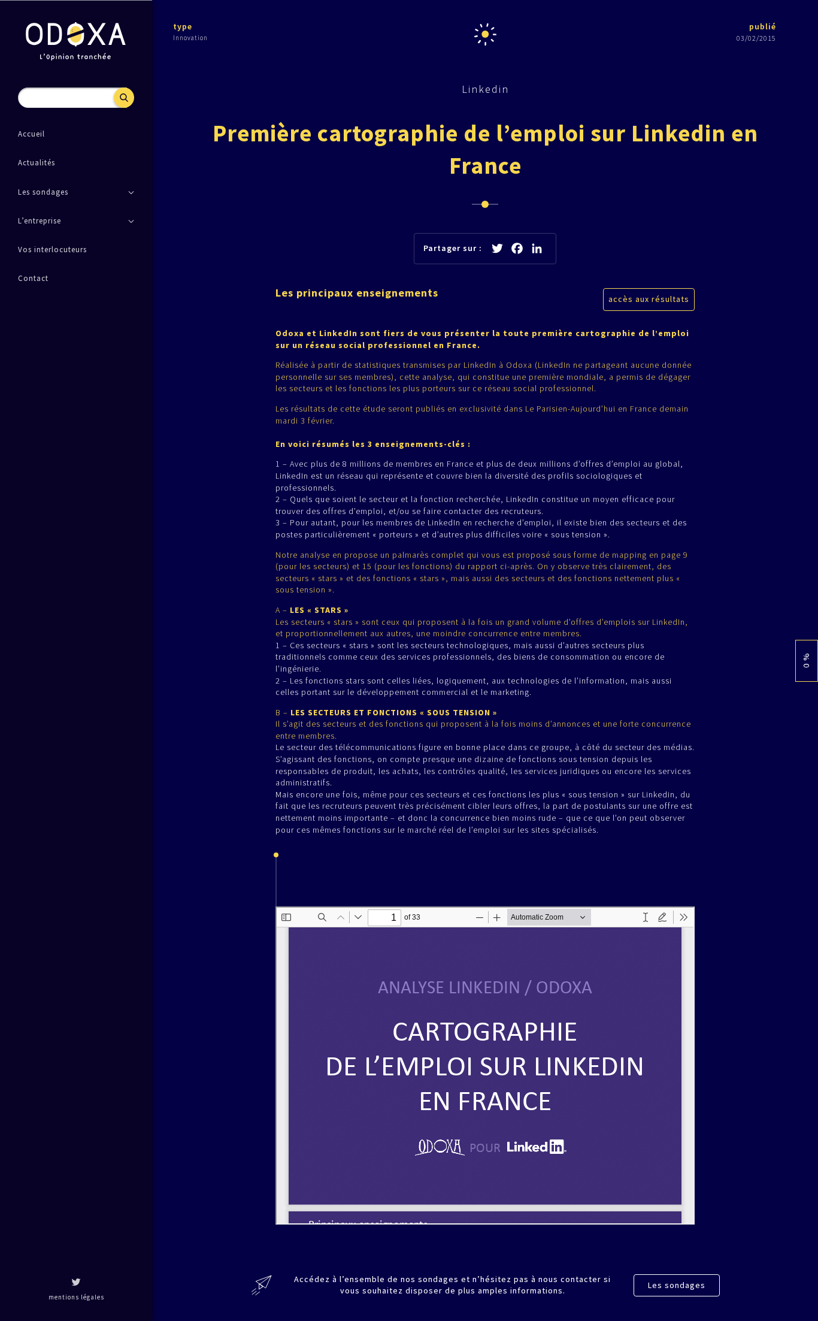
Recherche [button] (124, 97)
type (182, 26)
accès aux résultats (648, 299)
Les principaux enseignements (356, 293)
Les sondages (676, 1285)
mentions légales (76, 1297)
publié (762, 26)
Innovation (190, 38)
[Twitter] (76, 1283)
